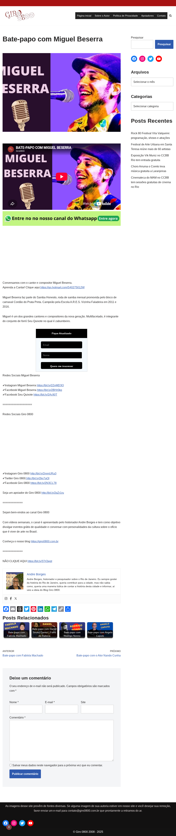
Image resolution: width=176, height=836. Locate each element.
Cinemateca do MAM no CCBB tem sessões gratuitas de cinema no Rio (151, 182)
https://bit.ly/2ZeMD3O (50, 385)
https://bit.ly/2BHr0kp (49, 390)
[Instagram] (6, 599)
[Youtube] (159, 59)
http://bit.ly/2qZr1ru (52, 492)
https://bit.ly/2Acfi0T (45, 394)
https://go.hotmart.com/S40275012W (62, 287)
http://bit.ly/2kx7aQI (37, 478)
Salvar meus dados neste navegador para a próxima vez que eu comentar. (57, 765)
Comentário (17, 717)
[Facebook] (10, 599)
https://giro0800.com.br (44, 541)
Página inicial (84, 15)
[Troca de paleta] (4, 3)
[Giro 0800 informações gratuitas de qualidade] (20, 15)
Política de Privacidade (125, 15)
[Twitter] (15, 599)
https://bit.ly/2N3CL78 (43, 482)
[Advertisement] (62, 255)
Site (83, 702)
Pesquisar (137, 37)
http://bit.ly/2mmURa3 (43, 473)
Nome (14, 702)
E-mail (50, 702)
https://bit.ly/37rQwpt (40, 561)
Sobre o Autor (102, 15)
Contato (161, 15)
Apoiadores (147, 15)
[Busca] (170, 15)
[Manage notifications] (9, 827)
